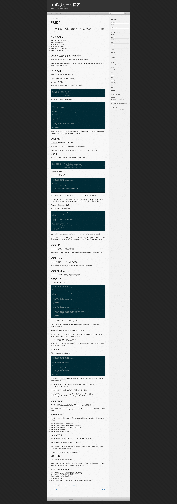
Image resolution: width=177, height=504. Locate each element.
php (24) (112, 67)
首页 (52, 13)
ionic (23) (112, 39)
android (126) (113, 22)
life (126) (112, 49)
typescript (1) (113, 82)
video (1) (112, 85)
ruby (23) (112, 75)
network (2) (113, 59)
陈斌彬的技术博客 (65, 4)
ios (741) (112, 42)
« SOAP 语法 (54, 489)
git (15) (112, 34)
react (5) (112, 72)
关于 (61, 13)
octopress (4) (113, 64)
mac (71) (112, 54)
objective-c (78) (114, 62)
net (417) (113, 57)
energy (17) (113, 32)
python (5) (113, 70)
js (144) (112, 47)
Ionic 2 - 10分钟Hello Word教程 (117, 110)
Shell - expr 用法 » (101, 489)
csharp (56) (113, 29)
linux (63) (113, 52)
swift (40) (113, 80)
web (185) (113, 90)
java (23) (112, 44)
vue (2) (112, 87)
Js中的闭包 (113, 97)
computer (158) (114, 27)
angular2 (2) (113, 24)
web (74, 485)
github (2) (113, 37)
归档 (56, 13)
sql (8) (112, 77)
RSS (125, 13)
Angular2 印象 (114, 107)
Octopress (71, 499)
